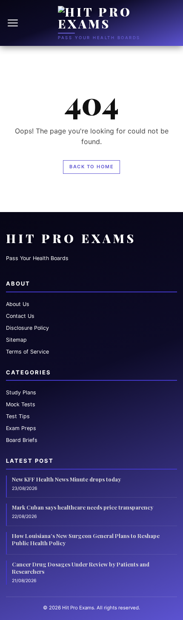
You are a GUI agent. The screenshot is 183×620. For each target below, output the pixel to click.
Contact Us (20, 316)
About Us (17, 304)
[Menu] (13, 23)
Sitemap (16, 340)
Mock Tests (20, 404)
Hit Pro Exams (71, 238)
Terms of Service (27, 351)
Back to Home (91, 167)
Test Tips (18, 416)
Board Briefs (21, 440)
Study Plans (21, 392)
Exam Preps (21, 428)
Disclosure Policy (27, 328)
